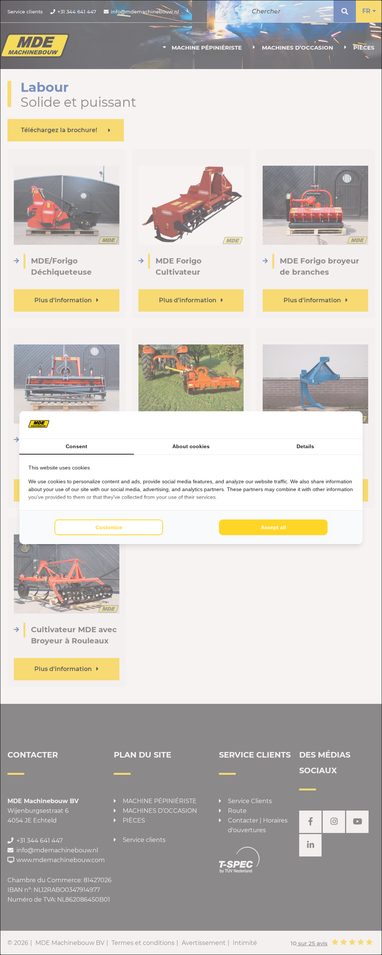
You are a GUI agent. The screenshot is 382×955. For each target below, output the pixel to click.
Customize (109, 527)
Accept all (273, 527)
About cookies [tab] (191, 446)
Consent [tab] (76, 446)
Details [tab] (305, 446)
